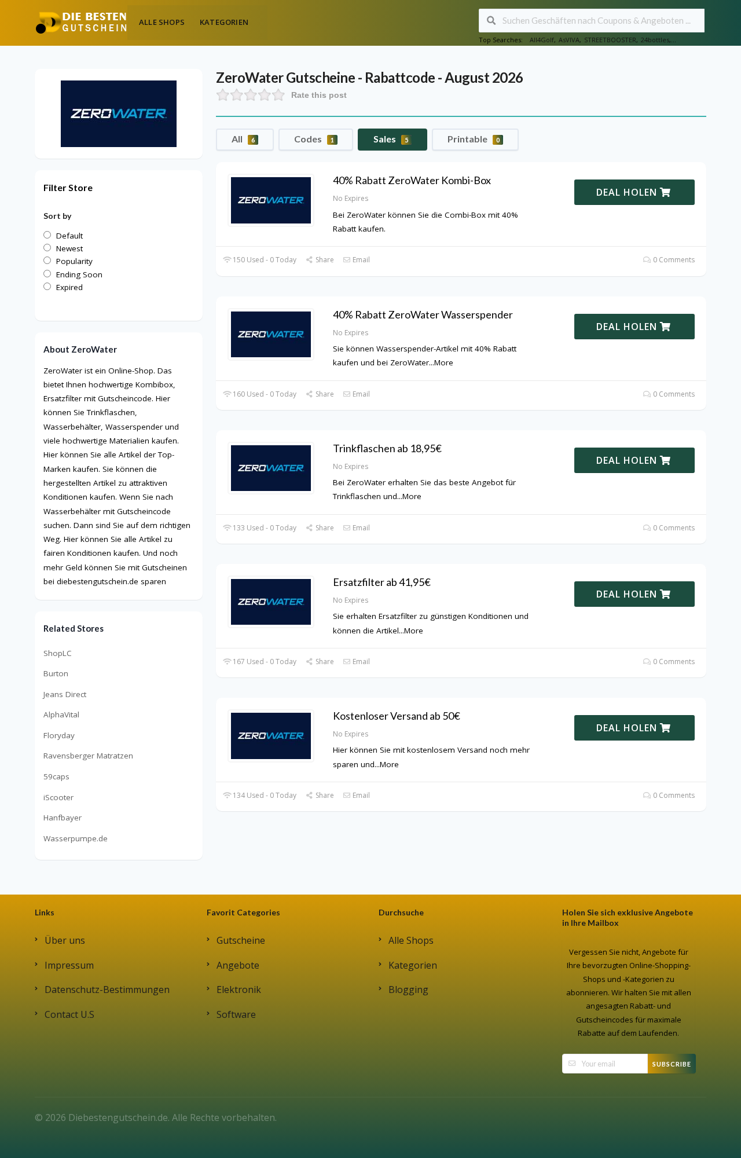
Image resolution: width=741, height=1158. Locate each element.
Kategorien (224, 22)
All (243, 138)
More (443, 362)
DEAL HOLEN (628, 192)
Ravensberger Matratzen (88, 755)
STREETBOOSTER (610, 39)
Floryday (59, 735)
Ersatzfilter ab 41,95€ (382, 582)
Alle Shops (162, 22)
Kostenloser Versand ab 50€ (396, 715)
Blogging (408, 989)
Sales (390, 138)
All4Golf (542, 39)
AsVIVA (569, 39)
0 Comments (673, 260)
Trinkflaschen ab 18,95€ (387, 448)
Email (360, 260)
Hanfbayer (62, 817)
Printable (473, 138)
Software (236, 1014)
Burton (55, 673)
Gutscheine (241, 940)
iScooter (58, 797)
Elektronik (239, 989)
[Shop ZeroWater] (119, 113)
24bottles (655, 39)
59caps (56, 776)
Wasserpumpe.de (75, 838)
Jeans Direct (64, 694)
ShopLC (57, 653)
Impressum (69, 965)
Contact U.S (69, 1014)
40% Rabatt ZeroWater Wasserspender (423, 314)
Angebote (238, 965)
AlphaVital (61, 714)
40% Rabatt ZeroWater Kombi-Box (412, 180)
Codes (314, 138)
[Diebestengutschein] (81, 22)
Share (323, 260)
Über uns (65, 940)
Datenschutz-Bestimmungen (107, 989)
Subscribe (671, 1064)
